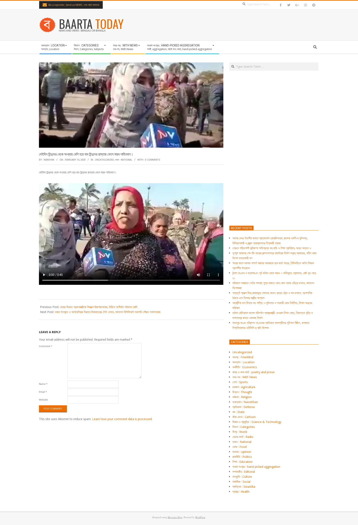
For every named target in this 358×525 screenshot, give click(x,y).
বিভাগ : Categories (243, 427)
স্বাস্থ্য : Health (240, 491)
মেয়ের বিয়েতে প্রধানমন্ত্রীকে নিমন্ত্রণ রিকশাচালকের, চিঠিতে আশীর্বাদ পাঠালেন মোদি (98, 307)
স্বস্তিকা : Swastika (243, 486)
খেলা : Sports (240, 382)
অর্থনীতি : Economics (244, 367)
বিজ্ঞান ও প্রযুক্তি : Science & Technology (256, 422)
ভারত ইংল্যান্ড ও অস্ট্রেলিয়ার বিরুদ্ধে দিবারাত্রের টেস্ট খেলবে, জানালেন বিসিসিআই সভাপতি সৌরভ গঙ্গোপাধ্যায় (107, 312)
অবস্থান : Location (243, 362)
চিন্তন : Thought (242, 392)
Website (43, 399)
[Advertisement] (273, 168)
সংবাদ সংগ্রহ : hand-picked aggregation (256, 467)
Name (43, 383)
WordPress (200, 517)
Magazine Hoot (175, 517)
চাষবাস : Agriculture (243, 387)
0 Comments (152, 159)
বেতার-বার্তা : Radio (242, 437)
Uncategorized (104, 159)
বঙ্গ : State (238, 412)
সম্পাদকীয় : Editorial (243, 472)
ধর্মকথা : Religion (242, 397)
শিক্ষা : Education (242, 462)
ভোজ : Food (239, 447)
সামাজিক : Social (241, 482)
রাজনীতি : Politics (242, 457)
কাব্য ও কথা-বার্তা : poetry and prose (253, 372)
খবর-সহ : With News (244, 377)
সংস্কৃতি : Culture (242, 477)
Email (43, 391)
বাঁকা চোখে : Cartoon (244, 417)
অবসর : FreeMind (242, 357)
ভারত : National (123, 159)
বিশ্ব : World (239, 432)
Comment (45, 346)
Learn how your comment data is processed (122, 419)
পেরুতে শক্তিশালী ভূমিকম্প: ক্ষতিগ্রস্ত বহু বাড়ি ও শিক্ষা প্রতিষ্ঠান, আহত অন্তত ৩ (271, 248)
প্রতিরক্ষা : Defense (243, 407)
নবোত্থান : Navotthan (245, 402)
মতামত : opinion (241, 452)
